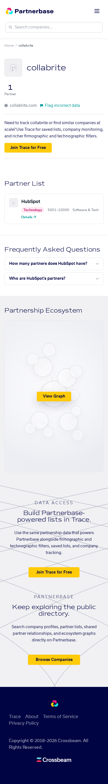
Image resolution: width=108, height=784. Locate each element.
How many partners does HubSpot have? (48, 264)
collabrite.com (23, 106)
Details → (28, 217)
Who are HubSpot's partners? (37, 279)
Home (9, 45)
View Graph (54, 396)
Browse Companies (54, 660)
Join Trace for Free (28, 148)
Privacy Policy (24, 723)
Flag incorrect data (62, 106)
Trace (15, 716)
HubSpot (30, 201)
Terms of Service (60, 716)
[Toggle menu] (96, 11)
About (31, 716)
